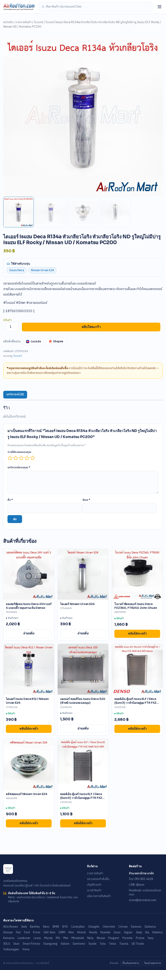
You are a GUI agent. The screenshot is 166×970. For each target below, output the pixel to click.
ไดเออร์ (38, 22)
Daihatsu (150, 926)
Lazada (36, 341)
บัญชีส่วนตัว (94, 884)
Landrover (24, 938)
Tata (103, 943)
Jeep (139, 932)
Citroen (123, 926)
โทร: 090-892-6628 (141, 879)
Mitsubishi (77, 938)
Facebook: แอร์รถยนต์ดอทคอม (145, 892)
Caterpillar (78, 926)
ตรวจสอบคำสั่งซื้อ (98, 879)
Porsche (127, 938)
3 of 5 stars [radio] (21, 457)
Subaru (65, 943)
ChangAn (93, 926)
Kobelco (157, 932)
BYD (65, 926)
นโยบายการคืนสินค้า (99, 896)
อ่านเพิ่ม (28, 633)
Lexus (37, 938)
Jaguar (128, 932)
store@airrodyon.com (142, 900)
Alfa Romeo (10, 926)
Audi (24, 926)
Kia (147, 932)
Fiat (18, 932)
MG (58, 938)
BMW (56, 926)
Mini (65, 938)
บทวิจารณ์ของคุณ (18, 467)
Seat (16, 943)
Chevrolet (109, 926)
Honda (93, 932)
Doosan (8, 932)
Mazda (48, 938)
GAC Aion (49, 932)
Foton (36, 932)
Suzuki (92, 943)
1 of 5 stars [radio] (9, 457)
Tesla (112, 943)
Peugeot (113, 938)
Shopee (58, 341)
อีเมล (86, 500)
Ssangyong (50, 943)
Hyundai (105, 932)
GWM (62, 932)
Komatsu (8, 938)
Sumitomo (79, 943)
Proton (140, 938)
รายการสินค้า (23, 22)
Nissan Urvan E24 (42, 270)
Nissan (101, 938)
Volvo (26, 949)
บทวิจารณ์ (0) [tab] (15, 394)
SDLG (6, 943)
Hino (71, 932)
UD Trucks (138, 943)
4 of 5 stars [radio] (26, 457)
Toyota (123, 943)
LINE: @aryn (136, 884)
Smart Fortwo (31, 943)
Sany (151, 938)
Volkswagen (11, 949)
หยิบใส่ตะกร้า (91, 327)
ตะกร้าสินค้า (94, 890)
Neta (90, 938)
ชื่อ (10, 500)
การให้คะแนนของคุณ (19, 452)
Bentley (35, 926)
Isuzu (117, 932)
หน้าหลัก (8, 22)
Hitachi (81, 932)
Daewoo (136, 926)
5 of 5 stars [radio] (32, 457)
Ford (27, 932)
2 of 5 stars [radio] (15, 457)
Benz (46, 926)
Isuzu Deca (16, 270)
